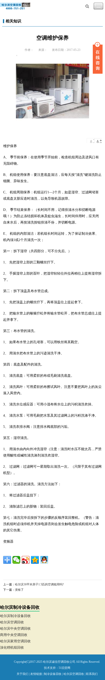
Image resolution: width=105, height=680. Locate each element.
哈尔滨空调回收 (12, 622)
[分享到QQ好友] (44, 560)
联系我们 (92, 674)
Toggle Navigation (98, 6)
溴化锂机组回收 (12, 647)
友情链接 (36, 674)
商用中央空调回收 (13, 635)
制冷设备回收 (53, 674)
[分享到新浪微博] (26, 560)
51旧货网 (64, 668)
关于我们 (22, 674)
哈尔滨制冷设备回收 (15, 616)
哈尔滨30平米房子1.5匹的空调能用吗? (39, 584)
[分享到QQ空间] (35, 560)
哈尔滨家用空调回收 (15, 641)
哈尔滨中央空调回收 (15, 628)
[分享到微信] (16, 560)
